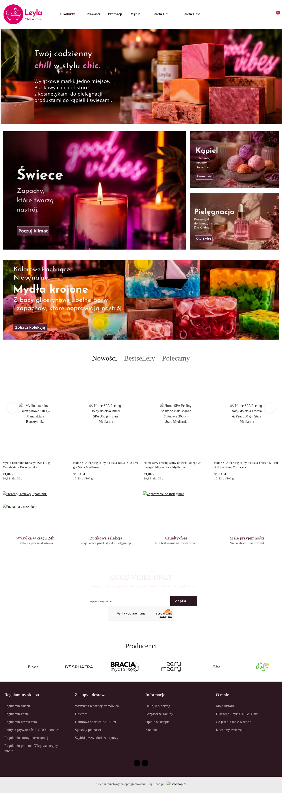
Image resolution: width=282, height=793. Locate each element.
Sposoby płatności (88, 730)
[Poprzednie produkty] (12, 408)
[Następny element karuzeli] (277, 667)
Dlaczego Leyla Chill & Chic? (237, 714)
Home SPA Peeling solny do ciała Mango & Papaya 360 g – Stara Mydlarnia (172, 465)
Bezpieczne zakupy (159, 714)
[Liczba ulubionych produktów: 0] (266, 14)
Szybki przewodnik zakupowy (96, 738)
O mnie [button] (222, 694)
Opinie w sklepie (157, 722)
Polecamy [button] (176, 358)
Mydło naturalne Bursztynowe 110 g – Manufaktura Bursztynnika (27, 465)
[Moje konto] (257, 14)
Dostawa (81, 714)
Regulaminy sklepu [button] (21, 694)
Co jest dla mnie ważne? (233, 722)
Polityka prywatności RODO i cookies (31, 730)
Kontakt (151, 730)
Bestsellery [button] (139, 358)
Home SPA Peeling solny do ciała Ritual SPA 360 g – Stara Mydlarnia (105, 465)
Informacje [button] (155, 694)
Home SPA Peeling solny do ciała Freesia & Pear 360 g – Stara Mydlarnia (246, 465)
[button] (69, 14)
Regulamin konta (16, 714)
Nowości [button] (104, 358)
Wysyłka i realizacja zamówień (97, 706)
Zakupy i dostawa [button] (90, 694)
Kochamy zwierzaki (230, 730)
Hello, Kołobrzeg (157, 706)
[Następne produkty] (269, 408)
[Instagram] (145, 763)
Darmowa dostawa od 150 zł (95, 722)
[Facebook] (137, 763)
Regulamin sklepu (17, 706)
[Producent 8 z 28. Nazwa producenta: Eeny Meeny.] (118, 667)
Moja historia (225, 706)
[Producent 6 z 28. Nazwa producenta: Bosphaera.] (26, 667)
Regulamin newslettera (20, 722)
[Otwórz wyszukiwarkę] (248, 14)
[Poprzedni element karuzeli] (4, 667)
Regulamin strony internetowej (26, 738)
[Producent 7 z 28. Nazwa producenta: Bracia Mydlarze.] (72, 667)
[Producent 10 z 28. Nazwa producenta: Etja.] (210, 667)
